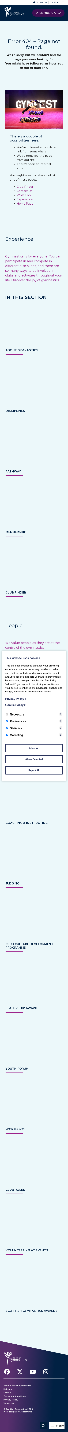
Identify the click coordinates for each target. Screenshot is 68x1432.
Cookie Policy (15, 704)
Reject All (34, 770)
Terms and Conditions (14, 1396)
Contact (7, 1393)
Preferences (18, 721)
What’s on (24, 195)
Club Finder (25, 186)
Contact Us (24, 191)
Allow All (34, 748)
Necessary (17, 714)
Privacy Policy (10, 1400)
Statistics (16, 728)
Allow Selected (34, 759)
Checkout (57, 2)
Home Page (25, 203)
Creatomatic (25, 1412)
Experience (25, 199)
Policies (7, 1389)
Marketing (16, 735)
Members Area (50, 12)
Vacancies (8, 1403)
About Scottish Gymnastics (17, 1386)
